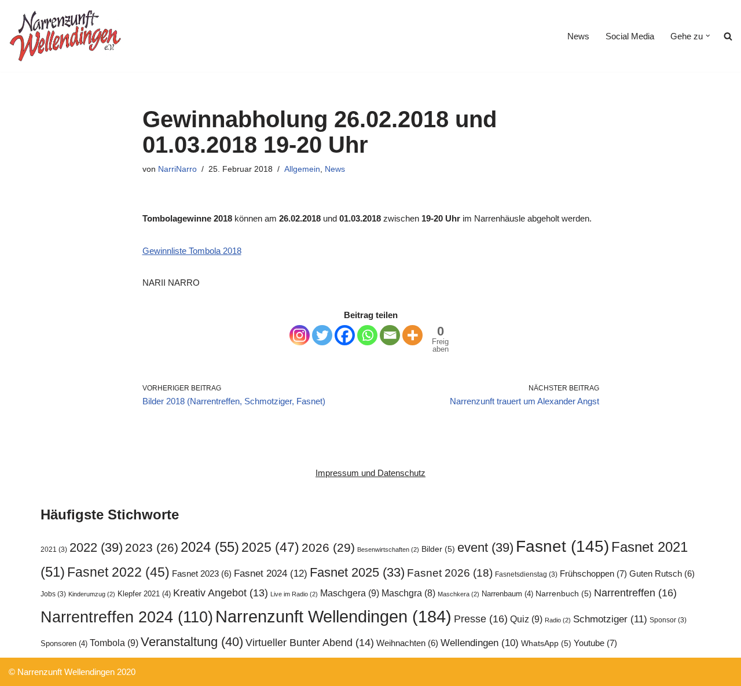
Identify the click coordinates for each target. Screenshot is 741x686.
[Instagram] (299, 335)
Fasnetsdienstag (526, 574)
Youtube (595, 643)
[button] (708, 36)
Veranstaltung (192, 642)
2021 (54, 549)
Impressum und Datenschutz (370, 473)
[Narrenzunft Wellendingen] (66, 35)
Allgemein (302, 169)
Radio (558, 620)
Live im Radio (294, 594)
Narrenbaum (507, 593)
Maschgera (349, 593)
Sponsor (668, 620)
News (578, 36)
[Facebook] (345, 335)
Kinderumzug (91, 594)
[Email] (390, 335)
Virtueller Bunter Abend (309, 642)
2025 (270, 547)
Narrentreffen (635, 593)
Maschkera (458, 594)
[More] (412, 335)
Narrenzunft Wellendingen (333, 616)
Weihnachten (407, 643)
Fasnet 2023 (202, 573)
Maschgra (408, 593)
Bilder (438, 549)
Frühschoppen (593, 573)
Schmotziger (610, 619)
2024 (210, 547)
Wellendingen (480, 642)
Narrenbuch (563, 593)
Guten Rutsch (662, 573)
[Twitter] (322, 335)
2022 (96, 547)
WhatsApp (546, 643)
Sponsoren (64, 643)
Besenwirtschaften (388, 549)
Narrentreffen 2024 (127, 617)
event (485, 547)
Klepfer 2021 (144, 593)
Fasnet (562, 546)
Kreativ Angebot (220, 593)
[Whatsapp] (367, 335)
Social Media (630, 36)
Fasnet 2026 (450, 573)
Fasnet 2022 (118, 572)
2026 (328, 547)
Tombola (114, 642)
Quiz (526, 619)
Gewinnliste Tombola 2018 (191, 251)
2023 (151, 547)
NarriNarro (177, 169)
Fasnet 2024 (270, 573)
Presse (481, 619)
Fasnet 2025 (357, 572)
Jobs (53, 594)
